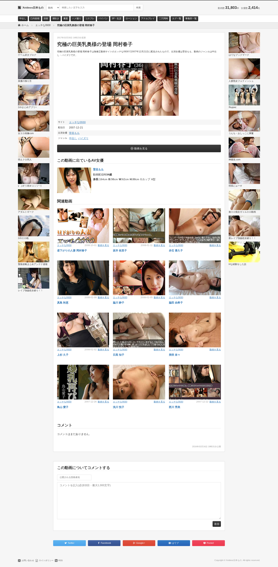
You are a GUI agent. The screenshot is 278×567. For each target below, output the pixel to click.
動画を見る (141, 148)
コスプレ (89, 18)
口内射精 (35, 18)
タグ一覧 (176, 18)
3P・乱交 (116, 18)
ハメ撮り (76, 18)
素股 (65, 18)
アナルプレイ (148, 18)
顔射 (46, 18)
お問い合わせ (28, 560)
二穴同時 (163, 18)
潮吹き (55, 18)
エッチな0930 (77, 122)
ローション (131, 18)
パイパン (103, 18)
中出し (22, 18)
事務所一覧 (191, 18)
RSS (60, 560)
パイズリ (83, 138)
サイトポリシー (46, 560)
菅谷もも (74, 132)
